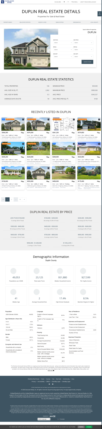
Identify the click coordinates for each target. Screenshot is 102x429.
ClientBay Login (56, 381)
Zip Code (58, 379)
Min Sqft (55, 53)
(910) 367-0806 (58, 1)
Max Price (76, 40)
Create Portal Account (90, 1)
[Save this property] (23, 119)
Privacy (34, 381)
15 (20, 199)
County (48, 379)
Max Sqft (76, 53)
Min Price (55, 40)
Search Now (87, 62)
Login (81, 1)
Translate (62, 419)
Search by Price (60, 22)
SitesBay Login (66, 381)
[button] (100, 13)
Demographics (77, 22)
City (53, 379)
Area (73, 379)
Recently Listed (42, 22)
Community (66, 379)
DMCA (48, 381)
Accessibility (41, 381)
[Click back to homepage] (7, 1)
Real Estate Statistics (25, 22)
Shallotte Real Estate (33, 379)
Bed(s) (54, 47)
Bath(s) (75, 47)
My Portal (75, 1)
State (42, 379)
